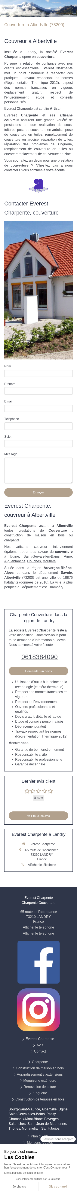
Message (10, 454)
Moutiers (49, 561)
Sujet (7, 436)
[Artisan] (38, 186)
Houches (34, 561)
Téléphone (11, 419)
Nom (7, 366)
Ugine (14, 556)
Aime (68, 556)
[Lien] (38, 962)
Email (8, 401)
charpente (11, 540)
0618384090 (39, 656)
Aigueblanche (14, 561)
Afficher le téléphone (42, 865)
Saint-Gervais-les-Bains (42, 556)
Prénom (9, 384)
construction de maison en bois (34, 535)
